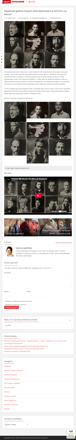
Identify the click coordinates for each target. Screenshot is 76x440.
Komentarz (7, 273)
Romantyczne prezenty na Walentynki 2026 (17, 351)
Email (29, 291)
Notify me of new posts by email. (16, 304)
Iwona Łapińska (24, 18)
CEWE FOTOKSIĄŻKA (10, 375)
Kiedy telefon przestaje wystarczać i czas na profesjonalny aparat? (24, 349)
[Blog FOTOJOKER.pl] (19, 1)
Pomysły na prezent (10, 396)
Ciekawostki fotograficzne (39, 18)
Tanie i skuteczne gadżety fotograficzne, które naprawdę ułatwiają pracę (26, 346)
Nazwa (6, 291)
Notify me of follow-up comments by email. (19, 301)
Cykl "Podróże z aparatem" (12, 383)
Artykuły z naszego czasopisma (13, 370)
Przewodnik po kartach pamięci (13, 343)
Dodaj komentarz (55, 18)
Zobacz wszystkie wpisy (64, 243)
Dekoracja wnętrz (9, 387)
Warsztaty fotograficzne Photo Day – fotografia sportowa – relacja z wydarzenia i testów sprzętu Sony (35, 341)
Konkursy (7, 392)
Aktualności (7, 366)
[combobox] (38, 325)
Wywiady (6, 409)
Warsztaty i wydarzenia (11, 404)
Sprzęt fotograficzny (10, 400)
